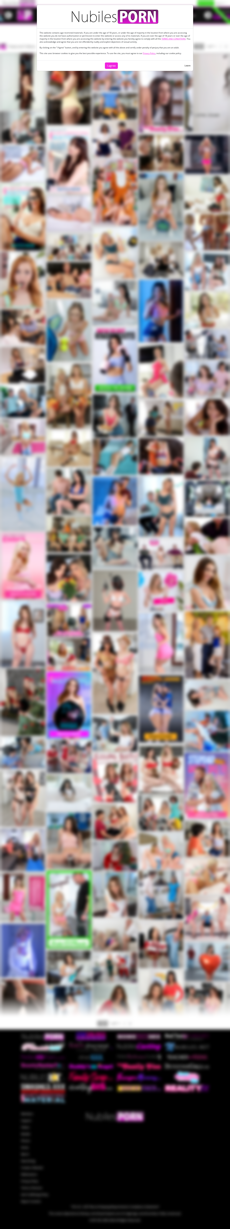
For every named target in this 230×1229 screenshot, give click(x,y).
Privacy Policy (149, 53)
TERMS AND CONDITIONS (173, 38)
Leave (187, 65)
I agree (111, 66)
